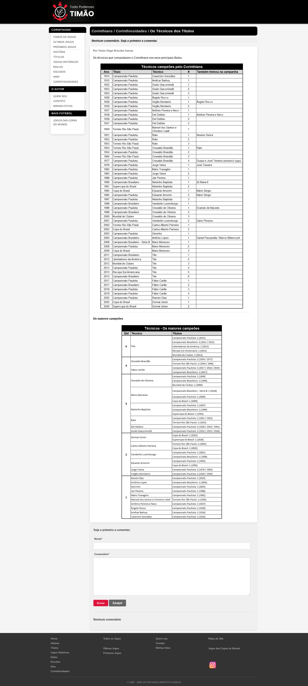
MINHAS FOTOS (62, 106)
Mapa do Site (215, 638)
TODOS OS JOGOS (64, 37)
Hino (53, 666)
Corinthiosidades (60, 671)
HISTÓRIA (59, 52)
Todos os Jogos (112, 638)
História (55, 643)
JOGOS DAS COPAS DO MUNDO (65, 122)
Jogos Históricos (60, 652)
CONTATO (59, 101)
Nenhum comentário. (106, 40)
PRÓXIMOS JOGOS (64, 47)
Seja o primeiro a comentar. (139, 40)
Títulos (54, 647)
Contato (160, 643)
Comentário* (101, 554)
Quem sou (162, 638)
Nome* (98, 538)
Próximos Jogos (112, 653)
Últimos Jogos (111, 648)
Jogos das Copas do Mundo (224, 648)
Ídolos (54, 657)
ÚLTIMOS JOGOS (63, 42)
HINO (56, 76)
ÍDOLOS (58, 66)
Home (54, 638)
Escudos (55, 661)
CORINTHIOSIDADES (65, 81)
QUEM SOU (60, 96)
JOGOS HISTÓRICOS (65, 61)
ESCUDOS (59, 71)
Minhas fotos (163, 647)
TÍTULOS (58, 57)
